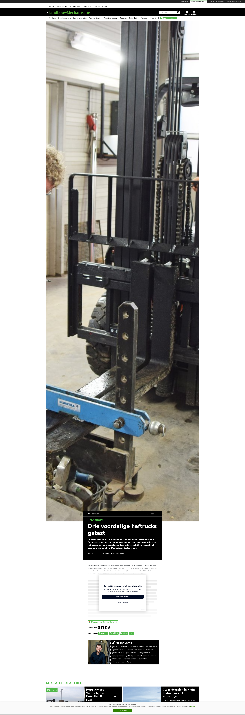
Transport (144, 18)
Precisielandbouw (111, 18)
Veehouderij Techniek (234, 2)
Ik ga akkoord (122, 710)
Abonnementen (75, 6)
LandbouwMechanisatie (198, 2)
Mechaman (184, 2)
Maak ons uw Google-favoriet (104, 622)
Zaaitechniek (133, 18)
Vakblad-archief (62, 6)
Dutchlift (114, 633)
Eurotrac (124, 633)
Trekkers (52, 18)
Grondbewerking (64, 18)
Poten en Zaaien (95, 18)
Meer (152, 18)
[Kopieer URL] (109, 627)
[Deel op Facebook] (103, 627)
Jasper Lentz (118, 553)
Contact (105, 6)
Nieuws (51, 6)
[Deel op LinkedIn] (106, 627)
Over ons (97, 6)
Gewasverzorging (80, 18)
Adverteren (87, 6)
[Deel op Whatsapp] (99, 627)
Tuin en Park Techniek (216, 2)
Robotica (123, 18)
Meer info (192, 706)
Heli (132, 633)
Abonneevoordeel (168, 18)
